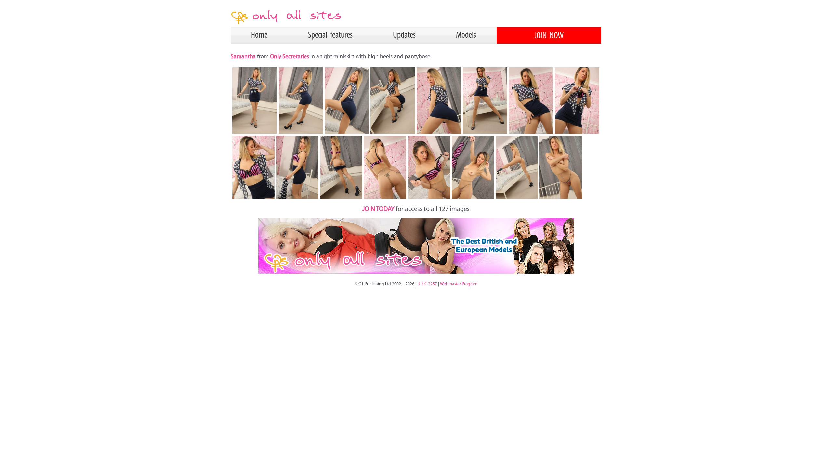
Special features (330, 35)
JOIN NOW (549, 36)
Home (259, 35)
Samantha (244, 57)
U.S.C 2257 (427, 284)
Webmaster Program (458, 284)
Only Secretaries (289, 57)
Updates (404, 35)
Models (466, 35)
